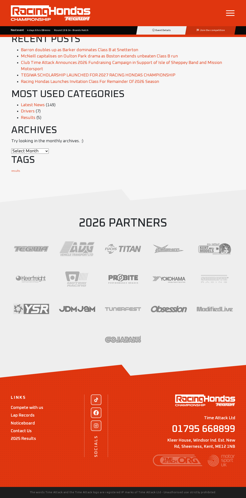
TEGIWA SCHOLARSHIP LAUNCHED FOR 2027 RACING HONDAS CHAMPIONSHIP (98, 75)
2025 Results (23, 439)
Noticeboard (23, 423)
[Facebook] (96, 412)
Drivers (28, 111)
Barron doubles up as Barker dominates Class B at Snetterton (79, 50)
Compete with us (27, 408)
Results (28, 118)
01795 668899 (203, 429)
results (15, 171)
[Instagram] (96, 425)
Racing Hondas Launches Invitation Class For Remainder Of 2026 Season (90, 82)
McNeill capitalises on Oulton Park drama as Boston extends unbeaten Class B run (99, 56)
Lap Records (23, 415)
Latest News (33, 105)
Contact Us (21, 431)
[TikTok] (96, 399)
